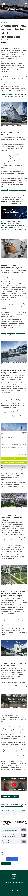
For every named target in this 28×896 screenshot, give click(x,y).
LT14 (16, 810)
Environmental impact (14, 812)
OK (14, 458)
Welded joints (6, 812)
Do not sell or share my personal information (14, 462)
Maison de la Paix (13, 804)
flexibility (12, 810)
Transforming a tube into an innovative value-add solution (21, 822)
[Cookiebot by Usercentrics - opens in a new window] (21, 433)
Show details (21, 454)
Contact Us (19, 893)
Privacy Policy (20, 882)
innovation (7, 810)
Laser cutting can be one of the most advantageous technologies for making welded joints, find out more (13, 333)
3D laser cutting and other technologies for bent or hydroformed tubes (7, 823)
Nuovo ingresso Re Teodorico (14, 806)
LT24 (19, 810)
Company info (14, 882)
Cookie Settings (8, 882)
